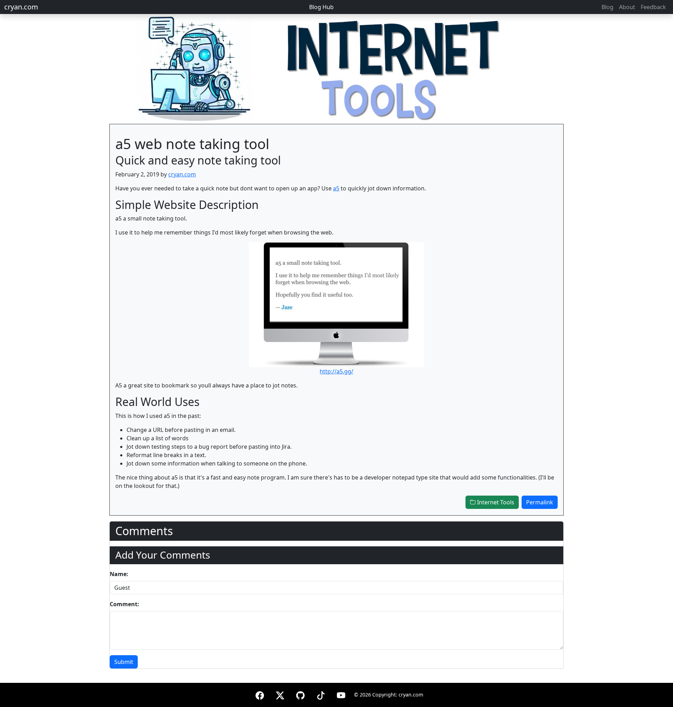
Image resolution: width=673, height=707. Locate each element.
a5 (336, 188)
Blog (607, 7)
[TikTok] (321, 694)
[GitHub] (300, 694)
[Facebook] (260, 694)
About (627, 7)
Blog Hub (321, 7)
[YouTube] (341, 694)
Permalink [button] (539, 502)
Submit (123, 662)
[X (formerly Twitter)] (280, 694)
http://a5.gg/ (336, 371)
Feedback (653, 7)
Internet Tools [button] (495, 502)
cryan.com (21, 7)
